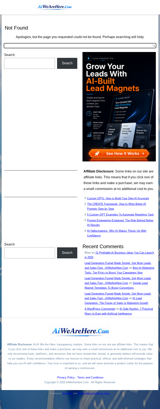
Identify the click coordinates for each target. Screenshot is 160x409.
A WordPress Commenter (100, 308)
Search (9, 55)
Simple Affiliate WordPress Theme (94, 393)
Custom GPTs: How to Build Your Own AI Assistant (118, 198)
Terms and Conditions (90, 377)
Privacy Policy (66, 377)
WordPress (67, 393)
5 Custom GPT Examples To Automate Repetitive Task (120, 214)
